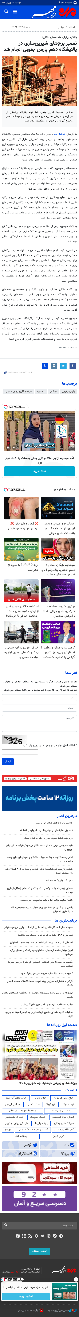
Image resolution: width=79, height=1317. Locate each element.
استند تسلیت (33, 1104)
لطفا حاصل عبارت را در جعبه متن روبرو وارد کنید (50, 746)
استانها (72, 27)
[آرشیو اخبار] (24, 1236)
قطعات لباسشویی (14, 1117)
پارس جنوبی (68, 391)
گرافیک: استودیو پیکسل (28, 1310)
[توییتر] (42, 1236)
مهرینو (8, 1130)
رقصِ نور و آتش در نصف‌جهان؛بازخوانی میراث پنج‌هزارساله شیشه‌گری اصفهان (42, 910)
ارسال (8, 761)
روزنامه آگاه (21, 1136)
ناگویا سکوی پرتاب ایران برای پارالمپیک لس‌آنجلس (46, 900)
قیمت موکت (67, 1104)
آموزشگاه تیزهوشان (64, 1123)
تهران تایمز (58, 1136)
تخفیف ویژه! (26, 1296)
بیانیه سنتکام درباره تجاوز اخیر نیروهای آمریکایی (47, 1005)
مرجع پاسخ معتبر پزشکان (22, 1111)
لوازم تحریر (40, 1098)
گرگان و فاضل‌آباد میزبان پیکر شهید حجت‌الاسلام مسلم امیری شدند (40, 983)
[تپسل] (6, 407)
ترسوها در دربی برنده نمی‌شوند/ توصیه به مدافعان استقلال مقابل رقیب (37, 995)
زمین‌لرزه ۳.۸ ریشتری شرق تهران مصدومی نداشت (45, 935)
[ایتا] (18, 1236)
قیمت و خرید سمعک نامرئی (33, 1130)
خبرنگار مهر (59, 134)
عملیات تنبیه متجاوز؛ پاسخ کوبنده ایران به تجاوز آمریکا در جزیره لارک (39, 1014)
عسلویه (41, 391)
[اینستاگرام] (48, 1236)
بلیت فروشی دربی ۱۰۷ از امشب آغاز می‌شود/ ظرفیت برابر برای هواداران (39, 848)
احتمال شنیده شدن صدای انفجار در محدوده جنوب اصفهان (41, 943)
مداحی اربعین (12, 1104)
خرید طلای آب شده (16, 1098)
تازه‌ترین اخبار (67, 816)
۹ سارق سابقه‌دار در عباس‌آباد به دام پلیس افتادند (46, 830)
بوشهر (61, 27)
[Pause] (8, 447)
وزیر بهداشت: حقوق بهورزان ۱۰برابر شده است (48, 838)
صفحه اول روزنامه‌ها (62, 1025)
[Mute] (14, 447)
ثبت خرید (39, 471)
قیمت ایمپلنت (38, 1117)
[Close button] (76, 1279)
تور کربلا (50, 1104)
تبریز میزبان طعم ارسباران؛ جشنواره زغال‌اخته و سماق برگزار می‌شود (41, 952)
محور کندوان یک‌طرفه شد (59, 881)
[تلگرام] (61, 1236)
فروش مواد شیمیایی (63, 1117)
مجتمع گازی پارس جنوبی (18, 391)
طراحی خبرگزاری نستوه (58, 1310)
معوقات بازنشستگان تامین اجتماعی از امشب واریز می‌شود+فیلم (38, 927)
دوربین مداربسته (60, 1111)
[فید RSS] (30, 1236)
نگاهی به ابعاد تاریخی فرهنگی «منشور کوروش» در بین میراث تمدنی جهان (40, 964)
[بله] (55, 1236)
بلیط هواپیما (41, 1123)
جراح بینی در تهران (63, 1098)
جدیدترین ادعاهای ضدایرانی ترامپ (54, 823)
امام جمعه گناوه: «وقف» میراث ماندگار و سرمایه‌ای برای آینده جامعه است (40, 859)
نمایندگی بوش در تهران (17, 1123)
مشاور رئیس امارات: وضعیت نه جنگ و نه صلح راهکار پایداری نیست (40, 890)
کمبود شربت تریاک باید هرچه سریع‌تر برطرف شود (46, 974)
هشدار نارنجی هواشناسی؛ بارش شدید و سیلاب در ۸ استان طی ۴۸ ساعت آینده (39, 871)
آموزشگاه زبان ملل (64, 1130)
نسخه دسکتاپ (39, 1251)
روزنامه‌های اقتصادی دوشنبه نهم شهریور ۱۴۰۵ (46, 1083)
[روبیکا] (36, 1236)
